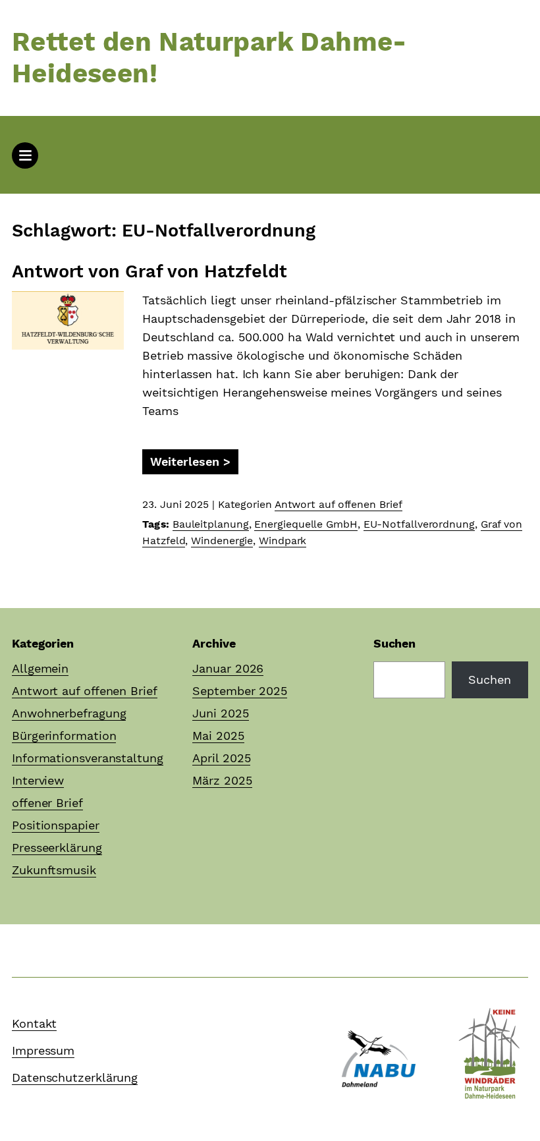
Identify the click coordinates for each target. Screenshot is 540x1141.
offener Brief (47, 803)
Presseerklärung (57, 847)
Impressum (43, 1050)
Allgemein (40, 668)
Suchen (394, 643)
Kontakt (34, 1023)
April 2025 (221, 758)
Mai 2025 (218, 735)
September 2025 (239, 691)
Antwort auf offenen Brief (338, 504)
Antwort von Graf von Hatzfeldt (149, 271)
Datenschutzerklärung (75, 1077)
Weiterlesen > (190, 461)
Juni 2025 (220, 713)
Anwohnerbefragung (69, 713)
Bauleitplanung (211, 524)
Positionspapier (55, 825)
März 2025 (222, 780)
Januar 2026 (227, 668)
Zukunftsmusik (54, 870)
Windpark (282, 540)
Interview (38, 780)
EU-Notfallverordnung (419, 524)
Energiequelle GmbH (305, 524)
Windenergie (222, 540)
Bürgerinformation (64, 735)
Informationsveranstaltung (87, 758)
